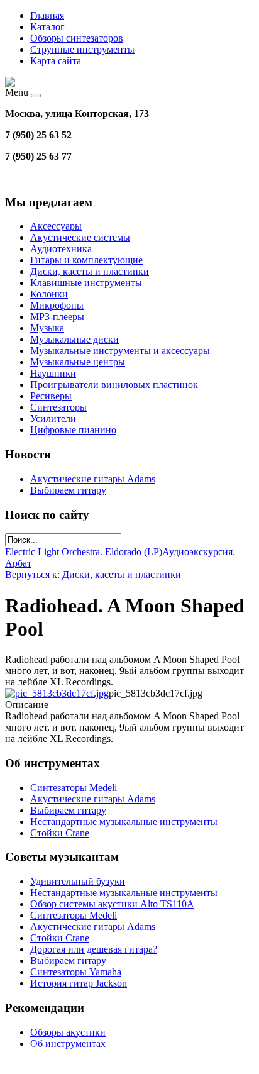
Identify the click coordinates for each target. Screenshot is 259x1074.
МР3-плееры (57, 316)
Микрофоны (57, 305)
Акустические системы (80, 237)
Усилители (53, 418)
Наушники (53, 373)
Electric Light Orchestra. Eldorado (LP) (83, 551)
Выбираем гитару (68, 490)
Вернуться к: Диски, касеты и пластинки (93, 574)
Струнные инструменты (82, 49)
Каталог (47, 26)
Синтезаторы (58, 407)
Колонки (49, 294)
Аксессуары (56, 226)
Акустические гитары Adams (92, 478)
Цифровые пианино (73, 429)
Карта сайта (55, 60)
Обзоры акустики (68, 1032)
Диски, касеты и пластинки (89, 271)
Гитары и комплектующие (86, 260)
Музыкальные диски (74, 339)
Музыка (47, 328)
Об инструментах (68, 1043)
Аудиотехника (61, 248)
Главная (47, 15)
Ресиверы (51, 395)
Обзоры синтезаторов (76, 38)
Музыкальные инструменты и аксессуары (120, 350)
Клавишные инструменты (86, 282)
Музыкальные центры (77, 362)
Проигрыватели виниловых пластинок (114, 384)
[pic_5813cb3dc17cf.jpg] (57, 693)
